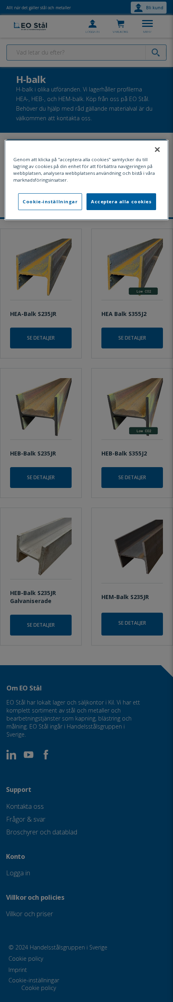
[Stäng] (157, 149)
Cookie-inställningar (50, 201)
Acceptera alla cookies (121, 201)
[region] (86, 180)
